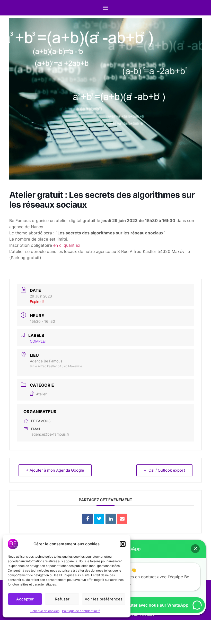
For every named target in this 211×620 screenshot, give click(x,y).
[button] (122, 544)
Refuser (62, 599)
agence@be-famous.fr (50, 434)
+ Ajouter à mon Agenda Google (55, 470)
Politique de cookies (44, 611)
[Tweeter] (99, 519)
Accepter (25, 599)
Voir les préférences (103, 599)
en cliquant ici (66, 245)
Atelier (41, 394)
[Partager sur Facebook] (87, 519)
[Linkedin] (111, 519)
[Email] (122, 519)
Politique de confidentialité (81, 611)
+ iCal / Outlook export (164, 470)
